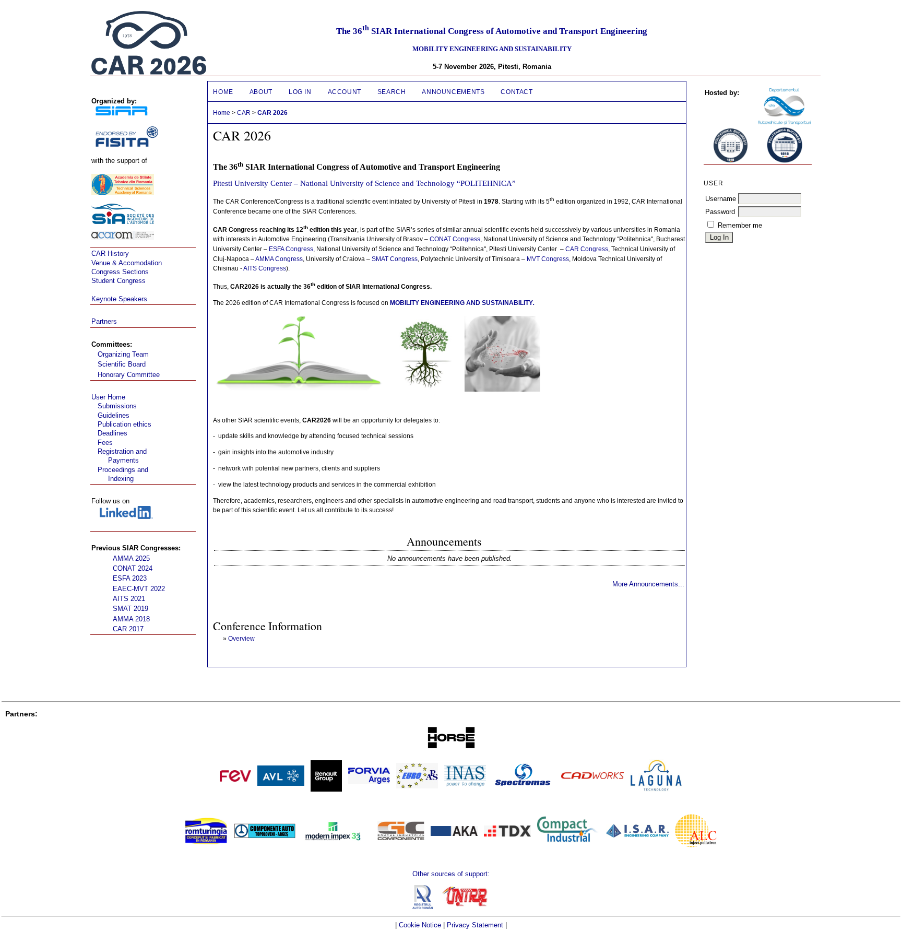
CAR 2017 (128, 629)
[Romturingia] (206, 842)
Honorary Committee (129, 375)
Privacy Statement (475, 925)
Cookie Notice (420, 925)
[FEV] (235, 779)
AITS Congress (264, 268)
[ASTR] (122, 192)
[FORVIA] (369, 781)
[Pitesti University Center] (784, 122)
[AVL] (280, 783)
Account (344, 92)
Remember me (740, 225)
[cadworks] (592, 777)
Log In (300, 92)
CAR (244, 112)
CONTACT (516, 92)
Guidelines (113, 415)
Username (720, 199)
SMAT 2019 (130, 608)
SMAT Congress (395, 259)
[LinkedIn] (126, 517)
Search (391, 92)
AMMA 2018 (131, 619)
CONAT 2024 (132, 568)
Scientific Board (122, 364)
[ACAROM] (122, 237)
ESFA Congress (291, 249)
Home (223, 92)
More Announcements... (648, 584)
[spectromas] (523, 788)
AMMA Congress (279, 259)
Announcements (453, 92)
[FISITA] (127, 144)
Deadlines (112, 433)
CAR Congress (586, 249)
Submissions (117, 406)
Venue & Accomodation (126, 263)
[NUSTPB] (784, 161)
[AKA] (454, 834)
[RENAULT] (326, 789)
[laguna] (656, 790)
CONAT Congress (455, 239)
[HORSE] (451, 749)
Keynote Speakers (119, 299)
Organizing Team (123, 354)
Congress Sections (120, 272)
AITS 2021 (129, 599)
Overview (241, 638)
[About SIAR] (122, 113)
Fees (105, 442)
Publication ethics (124, 424)
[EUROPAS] (417, 786)
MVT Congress (548, 259)
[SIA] (122, 222)
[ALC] (696, 845)
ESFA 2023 (130, 578)
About (261, 92)
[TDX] (507, 834)
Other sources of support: (451, 874)
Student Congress (118, 281)
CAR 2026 (272, 112)
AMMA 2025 (131, 558)
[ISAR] (637, 835)
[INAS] (465, 784)
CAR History (110, 253)
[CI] (568, 860)
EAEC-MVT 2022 (139, 589)
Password (720, 212)
